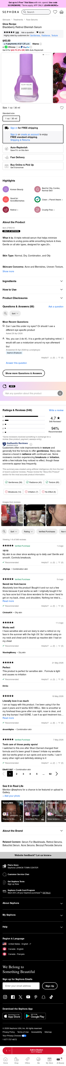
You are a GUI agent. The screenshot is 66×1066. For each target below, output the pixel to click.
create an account (30, 134)
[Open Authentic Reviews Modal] (31, 444)
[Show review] (12, 515)
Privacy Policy (9, 1031)
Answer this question (16, 362)
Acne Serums (28, 845)
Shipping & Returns (20, 139)
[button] (40, 44)
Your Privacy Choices (12, 1035)
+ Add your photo (11, 795)
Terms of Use (23, 1031)
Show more (8, 271)
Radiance (45, 35)
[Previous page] (3, 774)
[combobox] (36, 11)
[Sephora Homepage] (10, 12)
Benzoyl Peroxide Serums (49, 845)
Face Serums (32, 19)
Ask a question (27, 32)
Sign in (13, 134)
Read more (8, 601)
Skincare (6, 19)
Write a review (56, 410)
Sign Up (49, 985)
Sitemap (48, 1031)
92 (50, 773)
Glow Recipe (9, 24)
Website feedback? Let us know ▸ (33, 855)
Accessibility (36, 1031)
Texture (54, 35)
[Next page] (57, 774)
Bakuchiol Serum (11, 845)
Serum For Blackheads (33, 841)
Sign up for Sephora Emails (17, 979)
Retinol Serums (54, 841)
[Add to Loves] (62, 108)
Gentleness (35, 35)
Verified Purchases (47, 531)
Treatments (18, 19)
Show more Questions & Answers (23, 373)
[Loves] (55, 12)
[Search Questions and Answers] (5, 313)
